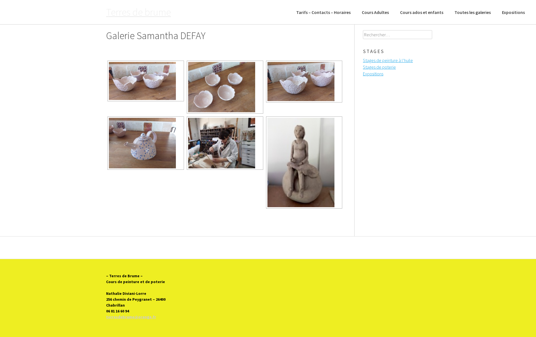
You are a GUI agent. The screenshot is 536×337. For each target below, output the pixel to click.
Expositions (513, 12)
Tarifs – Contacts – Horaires (323, 12)
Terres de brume (138, 12)
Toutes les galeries (472, 12)
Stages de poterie (379, 67)
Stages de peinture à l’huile (388, 60)
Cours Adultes (375, 12)
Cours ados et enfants (421, 12)
